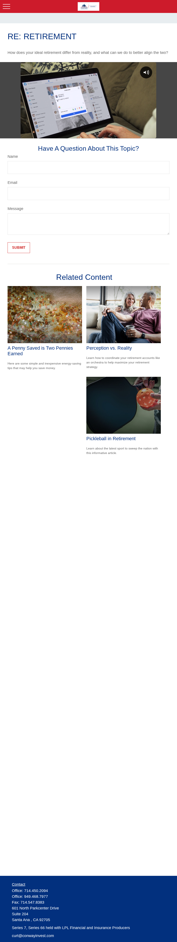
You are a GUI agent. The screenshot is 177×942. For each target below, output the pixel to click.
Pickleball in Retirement (111, 438)
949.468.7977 (36, 896)
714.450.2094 (36, 891)
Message (15, 209)
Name (13, 156)
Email (12, 182)
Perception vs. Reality (109, 348)
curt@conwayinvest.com (33, 936)
